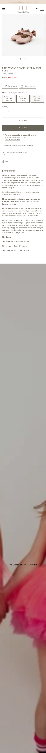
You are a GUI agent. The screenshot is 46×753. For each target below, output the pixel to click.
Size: (14, 93)
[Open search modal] (37, 9)
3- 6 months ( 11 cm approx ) (23, 98)
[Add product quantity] (4, 111)
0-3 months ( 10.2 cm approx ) (8, 98)
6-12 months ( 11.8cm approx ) (37, 98)
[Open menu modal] (3, 9)
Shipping (14, 145)
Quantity (5, 107)
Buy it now (23, 128)
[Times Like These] (23, 9)
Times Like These (8, 74)
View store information (12, 140)
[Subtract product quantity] (12, 111)
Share (7, 161)
